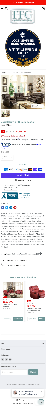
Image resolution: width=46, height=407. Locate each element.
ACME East (7, 125)
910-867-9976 (19, 265)
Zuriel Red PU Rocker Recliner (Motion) (35, 310)
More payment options (23, 180)
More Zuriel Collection (23, 277)
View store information (10, 190)
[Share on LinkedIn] (10, 207)
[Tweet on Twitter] (6, 207)
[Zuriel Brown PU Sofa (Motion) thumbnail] (5, 113)
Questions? (18, 260)
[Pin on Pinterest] (14, 207)
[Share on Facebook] (2, 207)
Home (3, 72)
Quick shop (7, 319)
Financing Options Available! (14, 136)
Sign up (33, 372)
